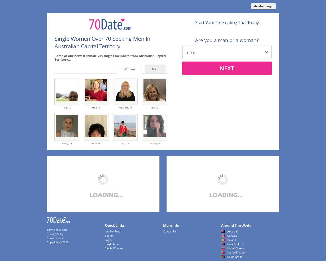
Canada (232, 236)
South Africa (234, 257)
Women (129, 69)
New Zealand (235, 244)
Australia (232, 231)
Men (155, 69)
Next (227, 68)
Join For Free (112, 231)
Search (109, 236)
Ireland (231, 240)
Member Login (263, 6)
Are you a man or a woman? (227, 40)
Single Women (114, 248)
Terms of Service (57, 230)
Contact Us (170, 231)
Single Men (112, 244)
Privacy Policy (55, 234)
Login (108, 240)
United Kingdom (237, 252)
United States (235, 248)
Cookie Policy (55, 238)
